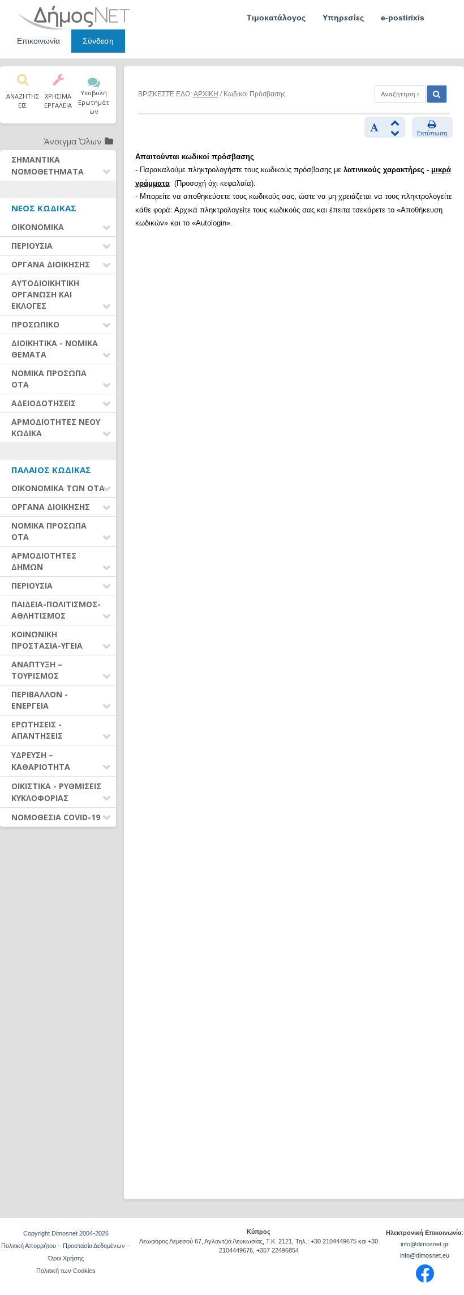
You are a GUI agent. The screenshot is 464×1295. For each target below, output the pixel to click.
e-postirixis (402, 17)
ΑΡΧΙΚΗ (206, 94)
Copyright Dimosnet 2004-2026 (66, 1233)
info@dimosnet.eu (424, 1255)
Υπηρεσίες (343, 17)
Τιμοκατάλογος (276, 17)
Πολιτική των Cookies (66, 1270)
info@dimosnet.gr (425, 1244)
